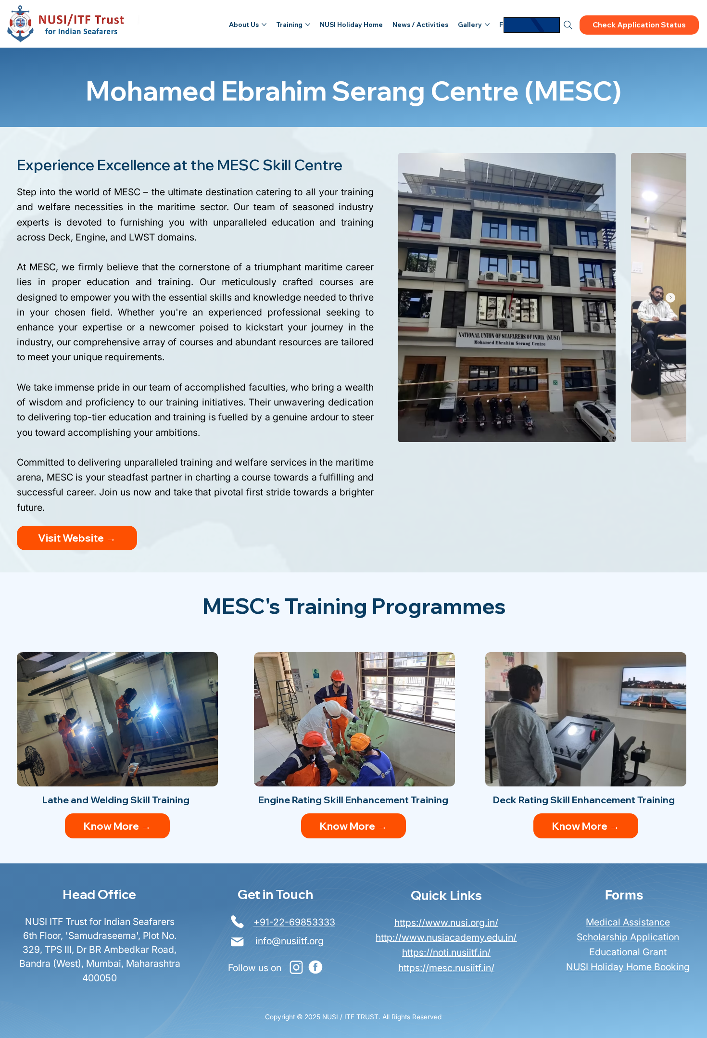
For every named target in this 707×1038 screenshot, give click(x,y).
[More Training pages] (307, 24)
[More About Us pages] (264, 24)
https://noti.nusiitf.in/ (446, 952)
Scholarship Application (628, 937)
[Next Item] (670, 298)
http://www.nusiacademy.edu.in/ (446, 937)
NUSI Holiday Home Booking (628, 967)
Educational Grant (628, 952)
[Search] (568, 25)
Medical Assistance (628, 922)
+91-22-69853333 (294, 922)
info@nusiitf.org (289, 941)
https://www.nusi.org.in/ (446, 922)
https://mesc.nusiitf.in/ (446, 968)
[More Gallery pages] (487, 24)
